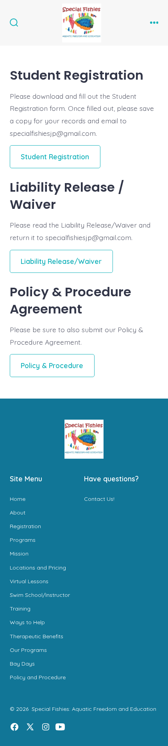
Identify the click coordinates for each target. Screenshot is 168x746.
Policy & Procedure (52, 365)
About (17, 512)
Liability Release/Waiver (61, 261)
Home (17, 498)
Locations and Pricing (38, 567)
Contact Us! (99, 498)
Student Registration (55, 156)
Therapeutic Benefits (36, 636)
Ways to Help (27, 622)
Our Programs (28, 649)
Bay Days (22, 663)
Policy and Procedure (38, 677)
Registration (25, 526)
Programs (23, 539)
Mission (19, 553)
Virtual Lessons (29, 581)
